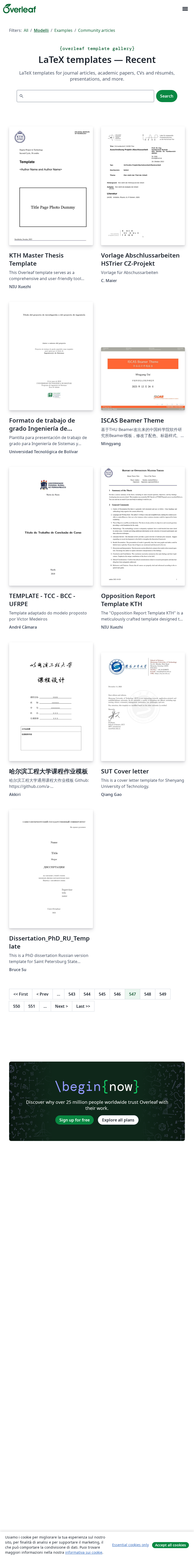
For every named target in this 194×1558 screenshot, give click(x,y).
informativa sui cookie (83, 1552)
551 (31, 1006)
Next (61, 1006)
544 (87, 994)
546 (117, 994)
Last (83, 1006)
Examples (63, 30)
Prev (42, 994)
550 (16, 1006)
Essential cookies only (130, 1544)
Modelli (41, 30)
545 (102, 994)
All (26, 30)
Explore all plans (118, 1120)
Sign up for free (74, 1120)
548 (147, 994)
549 (162, 994)
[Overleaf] (19, 8)
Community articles (96, 30)
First (20, 994)
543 (71, 994)
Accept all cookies (170, 1545)
